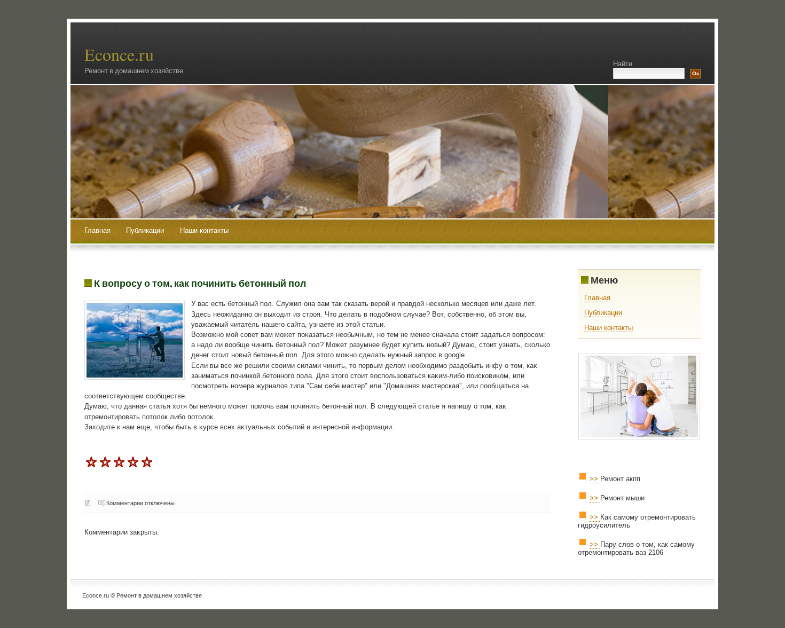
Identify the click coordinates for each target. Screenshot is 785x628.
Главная (97, 230)
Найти (622, 64)
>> (595, 479)
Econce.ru (119, 54)
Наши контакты (204, 230)
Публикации (146, 230)
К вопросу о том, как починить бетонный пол (200, 283)
